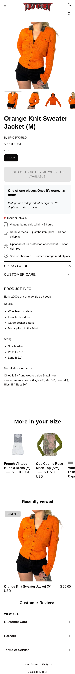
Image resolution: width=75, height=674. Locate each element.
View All (11, 614)
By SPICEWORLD (15, 137)
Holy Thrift (41, 672)
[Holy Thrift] (38, 7)
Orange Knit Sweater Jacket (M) (27, 586)
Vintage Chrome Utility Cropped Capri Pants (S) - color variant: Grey (70, 463)
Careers (10, 636)
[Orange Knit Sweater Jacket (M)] (13, 100)
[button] (69, 4)
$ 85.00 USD (21, 472)
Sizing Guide (16, 266)
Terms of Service (16, 650)
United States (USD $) (35, 664)
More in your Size (37, 421)
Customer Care (20, 274)
